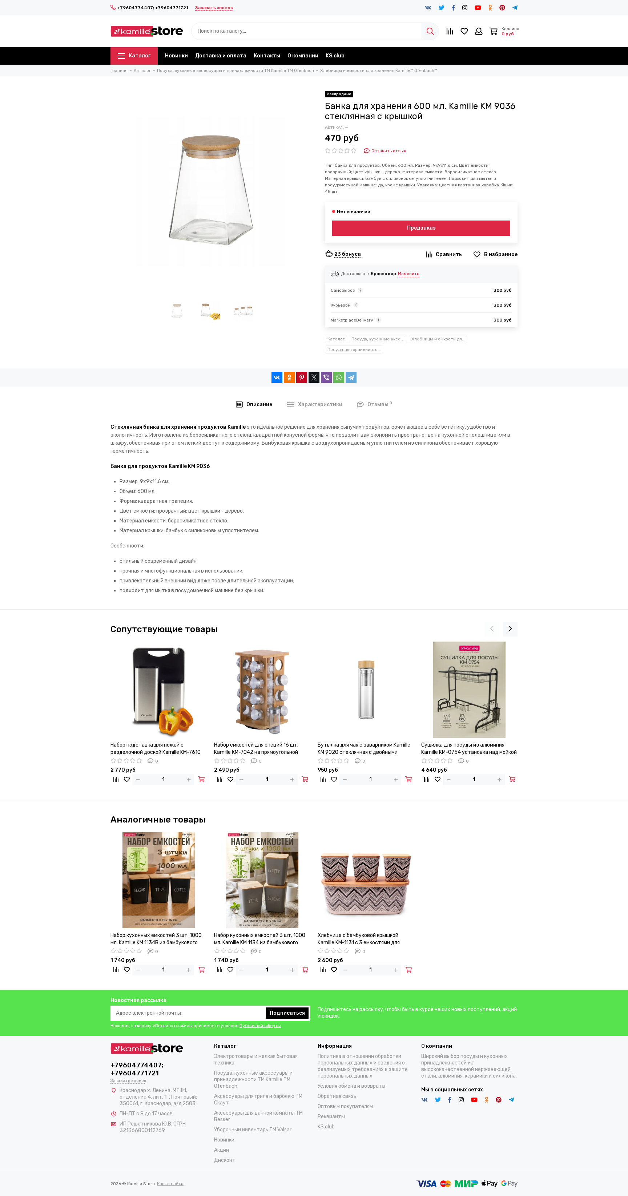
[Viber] (326, 377)
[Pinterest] (301, 377)
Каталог (139, 56)
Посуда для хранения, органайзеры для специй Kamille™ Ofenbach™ (355, 349)
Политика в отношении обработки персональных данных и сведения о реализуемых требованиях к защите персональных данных (363, 1066)
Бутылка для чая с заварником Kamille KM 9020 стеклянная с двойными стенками (364, 749)
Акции (221, 1150)
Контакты (267, 56)
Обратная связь (337, 1096)
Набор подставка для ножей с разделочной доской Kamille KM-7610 (155, 748)
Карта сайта (170, 1183)
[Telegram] (351, 377)
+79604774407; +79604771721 (152, 7)
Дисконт (225, 1160)
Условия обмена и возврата (351, 1086)
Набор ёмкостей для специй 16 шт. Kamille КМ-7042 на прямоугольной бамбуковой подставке (256, 749)
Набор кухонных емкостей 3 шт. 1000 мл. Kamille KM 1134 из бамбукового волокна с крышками (259, 939)
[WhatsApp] (338, 377)
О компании (302, 56)
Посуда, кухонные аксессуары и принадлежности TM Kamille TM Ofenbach (379, 339)
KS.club (335, 56)
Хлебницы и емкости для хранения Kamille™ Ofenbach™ (439, 339)
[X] (314, 377)
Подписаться (287, 1013)
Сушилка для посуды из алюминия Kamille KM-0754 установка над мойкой (469, 748)
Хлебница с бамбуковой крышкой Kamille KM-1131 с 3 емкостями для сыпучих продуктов (359, 939)
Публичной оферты (260, 1025)
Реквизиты (331, 1117)
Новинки (176, 56)
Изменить (408, 273)
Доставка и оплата (220, 56)
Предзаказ (421, 228)
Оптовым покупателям (345, 1106)
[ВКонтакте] (276, 377)
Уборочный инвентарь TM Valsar (252, 1130)
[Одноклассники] (289, 377)
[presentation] (492, 629)
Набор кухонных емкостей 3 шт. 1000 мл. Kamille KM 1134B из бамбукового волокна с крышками (156, 939)
